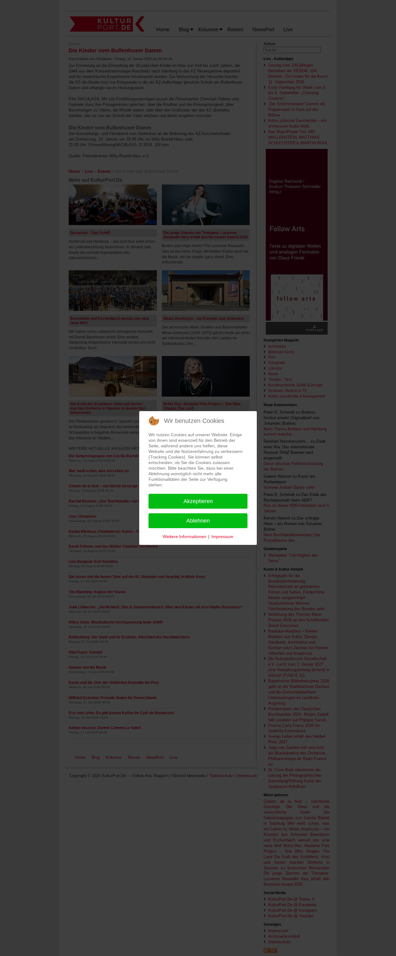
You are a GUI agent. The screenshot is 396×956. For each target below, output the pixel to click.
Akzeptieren (198, 501)
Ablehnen (198, 521)
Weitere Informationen (184, 536)
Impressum (222, 536)
